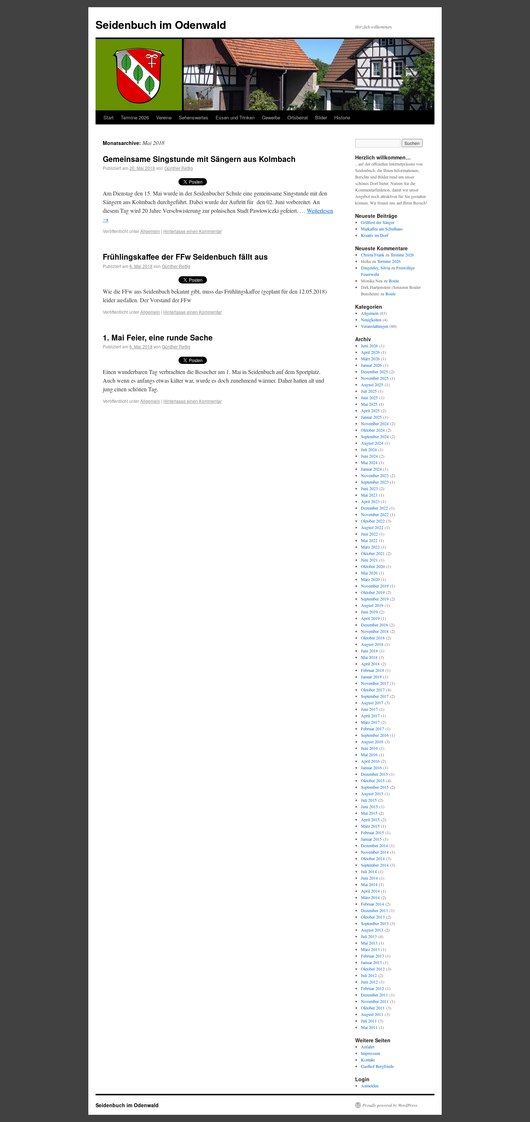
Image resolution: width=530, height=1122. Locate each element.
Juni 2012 (369, 982)
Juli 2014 (369, 871)
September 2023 (375, 482)
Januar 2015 (371, 839)
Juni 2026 (369, 345)
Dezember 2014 (374, 845)
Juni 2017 (369, 709)
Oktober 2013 (373, 917)
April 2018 (370, 663)
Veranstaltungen (374, 326)
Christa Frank (372, 255)
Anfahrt (367, 1047)
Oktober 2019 (373, 592)
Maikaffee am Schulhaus (382, 229)
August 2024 (372, 443)
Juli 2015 (369, 800)
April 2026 (370, 352)
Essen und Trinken (235, 117)
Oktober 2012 (373, 969)
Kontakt (368, 1059)
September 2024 (375, 436)
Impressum (370, 1053)
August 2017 (372, 702)
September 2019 (375, 599)
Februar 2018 (372, 670)
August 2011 (372, 1014)
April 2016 (370, 761)
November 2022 (375, 514)
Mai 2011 (369, 1027)
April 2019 (370, 618)
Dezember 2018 (374, 625)
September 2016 (375, 735)
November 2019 (375, 586)
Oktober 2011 (373, 1008)
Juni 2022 (369, 534)
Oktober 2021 (373, 553)
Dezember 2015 (374, 774)
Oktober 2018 (373, 638)
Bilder (321, 117)
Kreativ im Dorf (374, 235)
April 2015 (370, 819)
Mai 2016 (369, 754)
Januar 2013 (371, 962)
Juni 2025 (369, 397)
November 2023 (375, 475)
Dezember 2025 (374, 371)
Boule (394, 280)
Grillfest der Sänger (377, 222)
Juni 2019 (369, 612)
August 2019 (372, 605)
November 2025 (375, 378)
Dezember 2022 (374, 508)
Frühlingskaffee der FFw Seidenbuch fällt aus (185, 256)
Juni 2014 (369, 878)
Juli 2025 (369, 391)
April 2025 (370, 410)
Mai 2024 (369, 462)
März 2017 (370, 722)
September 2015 (375, 787)
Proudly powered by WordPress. (390, 1105)
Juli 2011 (369, 1021)
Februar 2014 (372, 904)
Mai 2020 (369, 573)
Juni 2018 (369, 651)
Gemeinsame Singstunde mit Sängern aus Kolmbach (199, 158)
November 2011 (375, 1001)
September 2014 (375, 865)
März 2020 (370, 579)
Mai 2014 (369, 884)
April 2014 (370, 891)
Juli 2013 (369, 936)
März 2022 (370, 547)
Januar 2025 (371, 417)
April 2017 (370, 715)
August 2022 (372, 527)
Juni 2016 (369, 748)
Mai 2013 (369, 943)
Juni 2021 (369, 560)
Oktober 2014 (373, 858)
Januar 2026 (371, 365)
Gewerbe (271, 117)
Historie (342, 117)
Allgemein (150, 231)
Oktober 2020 (373, 566)
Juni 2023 (369, 488)
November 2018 (375, 631)
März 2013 (370, 949)
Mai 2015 (369, 813)
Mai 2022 (369, 540)
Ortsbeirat (297, 117)
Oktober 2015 (373, 780)
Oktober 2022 (373, 521)
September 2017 (375, 696)
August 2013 (372, 930)
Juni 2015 (369, 806)
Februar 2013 (372, 956)
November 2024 (375, 423)
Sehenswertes (193, 117)
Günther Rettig (178, 168)
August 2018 (372, 644)
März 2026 (370, 358)
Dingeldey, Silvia (375, 267)
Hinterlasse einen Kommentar (192, 231)
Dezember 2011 (374, 995)
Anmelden (370, 1085)
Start (108, 117)
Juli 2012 (369, 975)
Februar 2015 (372, 832)
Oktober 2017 (373, 689)
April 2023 (370, 501)
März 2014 (370, 897)
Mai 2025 (369, 404)
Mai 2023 (369, 495)
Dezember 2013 (374, 910)
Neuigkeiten (371, 319)
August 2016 (372, 741)
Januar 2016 (371, 767)
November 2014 (375, 852)
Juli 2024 (369, 449)
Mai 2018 (369, 657)
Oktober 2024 (373, 430)
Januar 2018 (371, 676)
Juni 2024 (369, 456)
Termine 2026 (135, 117)
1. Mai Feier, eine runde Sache (158, 337)
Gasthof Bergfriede (377, 1066)
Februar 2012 (372, 988)
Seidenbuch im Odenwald (161, 24)
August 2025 (372, 384)
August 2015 (372, 793)
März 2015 (370, 826)
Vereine (164, 117)
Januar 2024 (371, 469)
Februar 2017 (372, 728)
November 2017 (375, 683)
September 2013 (375, 923)
